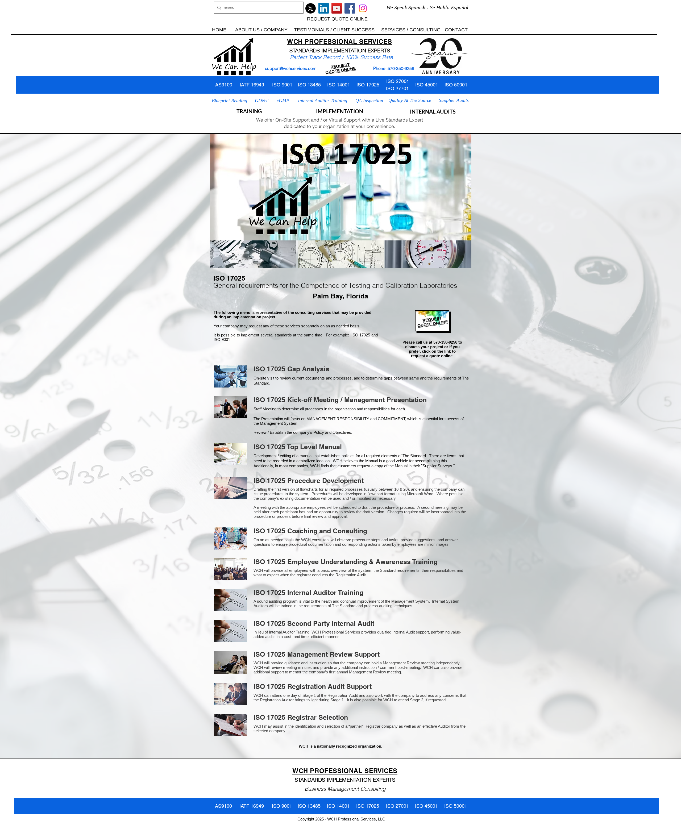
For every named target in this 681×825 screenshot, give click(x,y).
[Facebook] (349, 8)
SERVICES (375, 41)
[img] (253, 254)
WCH (295, 41)
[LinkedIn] (323, 8)
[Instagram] (363, 8)
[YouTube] (336, 8)
